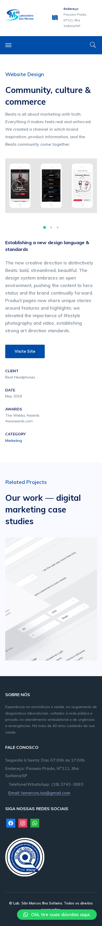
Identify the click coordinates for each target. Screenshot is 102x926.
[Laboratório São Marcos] (19, 14)
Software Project (59, 597)
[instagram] (22, 823)
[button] (57, 914)
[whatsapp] (34, 823)
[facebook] (10, 823)
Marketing (13, 440)
